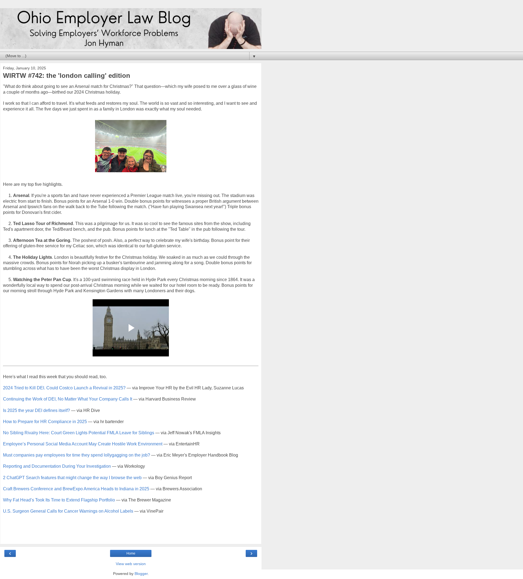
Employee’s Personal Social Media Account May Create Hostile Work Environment (82, 444)
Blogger (141, 573)
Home (130, 553)
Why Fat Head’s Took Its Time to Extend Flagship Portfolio (59, 500)
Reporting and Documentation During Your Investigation (57, 466)
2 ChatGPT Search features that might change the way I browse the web (72, 477)
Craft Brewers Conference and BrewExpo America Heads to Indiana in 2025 (76, 488)
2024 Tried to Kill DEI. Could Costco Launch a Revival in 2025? (64, 388)
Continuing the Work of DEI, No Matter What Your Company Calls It (67, 399)
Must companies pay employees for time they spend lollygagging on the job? (76, 455)
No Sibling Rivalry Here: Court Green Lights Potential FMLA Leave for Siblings (78, 432)
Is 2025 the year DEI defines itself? (36, 410)
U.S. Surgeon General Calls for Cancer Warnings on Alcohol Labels (68, 511)
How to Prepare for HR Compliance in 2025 (45, 421)
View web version (131, 564)
